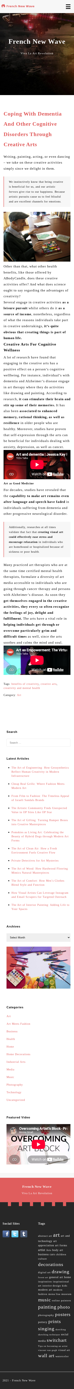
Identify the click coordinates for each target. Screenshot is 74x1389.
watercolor (62, 1356)
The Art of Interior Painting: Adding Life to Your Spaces (40, 907)
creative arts (49, 683)
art (56, 1235)
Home (10, 1046)
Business (12, 1031)
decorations (50, 1264)
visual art (64, 1350)
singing (46, 1328)
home (67, 1277)
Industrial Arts (16, 1061)
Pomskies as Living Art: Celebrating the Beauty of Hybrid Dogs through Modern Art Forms (40, 836)
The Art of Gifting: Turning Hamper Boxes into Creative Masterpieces (39, 822)
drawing (60, 1271)
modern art (45, 1289)
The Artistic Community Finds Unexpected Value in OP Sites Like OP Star (39, 810)
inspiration (45, 1281)
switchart (57, 1340)
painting (47, 1307)
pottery (42, 1322)
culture (42, 1258)
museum (66, 1294)
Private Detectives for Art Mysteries (35, 860)
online (56, 1300)
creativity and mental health (22, 688)
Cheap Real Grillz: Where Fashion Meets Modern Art (38, 785)
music (44, 1299)
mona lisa (54, 1294)
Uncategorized (16, 1100)
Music (10, 1077)
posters (63, 1314)
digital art (44, 1272)
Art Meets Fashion (18, 1023)
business (43, 1254)
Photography (15, 1084)
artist (41, 1250)
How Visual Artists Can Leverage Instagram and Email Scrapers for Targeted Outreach (39, 894)
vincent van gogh (47, 1350)
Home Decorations (18, 1054)
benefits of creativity (25, 683)
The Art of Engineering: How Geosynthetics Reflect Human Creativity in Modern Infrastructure (40, 771)
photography (46, 1315)
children (61, 1254)
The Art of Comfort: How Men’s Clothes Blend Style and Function (37, 882)
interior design (51, 1285)
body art (57, 1250)
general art (56, 1277)
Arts (48, 1250)
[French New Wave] (18, 7)
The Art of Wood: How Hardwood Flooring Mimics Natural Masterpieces (39, 870)
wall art (46, 1355)
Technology (14, 1092)
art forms (61, 1245)
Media (10, 1069)
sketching (60, 1329)
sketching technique (49, 1335)
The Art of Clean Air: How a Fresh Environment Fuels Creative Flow (34, 850)
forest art (43, 1277)
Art (19, 695)
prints (54, 1321)
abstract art (45, 1236)
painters (66, 1300)
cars (52, 1254)
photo (63, 1307)
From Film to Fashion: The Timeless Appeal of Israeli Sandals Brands (40, 798)
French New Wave (24, 1380)
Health (11, 1039)
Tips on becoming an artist (52, 1346)
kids (64, 1285)
